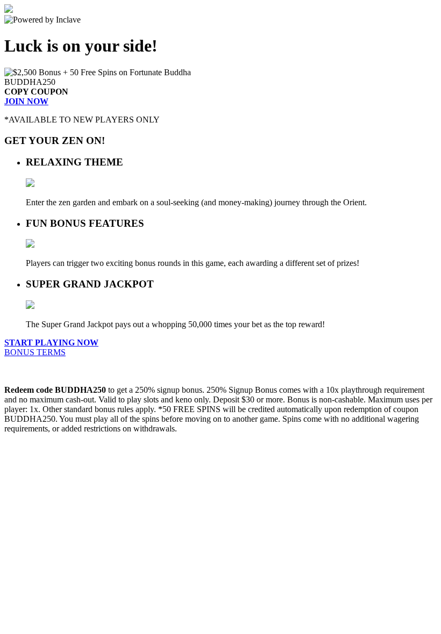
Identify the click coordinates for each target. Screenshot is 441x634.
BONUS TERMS (35, 352)
